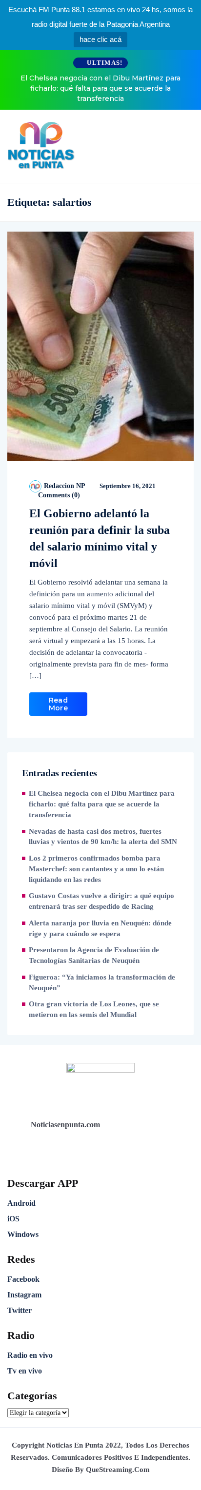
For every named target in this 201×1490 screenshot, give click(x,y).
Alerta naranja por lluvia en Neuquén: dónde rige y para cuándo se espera (100, 928)
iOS (13, 1219)
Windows (23, 1234)
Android (21, 1203)
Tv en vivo (24, 1371)
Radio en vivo (30, 1355)
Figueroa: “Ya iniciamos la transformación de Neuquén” (102, 982)
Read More (58, 704)
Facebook (23, 1279)
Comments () (58, 495)
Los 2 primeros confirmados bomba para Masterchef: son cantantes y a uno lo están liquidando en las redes (96, 868)
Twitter (19, 1310)
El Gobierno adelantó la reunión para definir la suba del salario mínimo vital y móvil (99, 538)
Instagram (24, 1295)
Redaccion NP (64, 486)
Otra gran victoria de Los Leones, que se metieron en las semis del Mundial (94, 1009)
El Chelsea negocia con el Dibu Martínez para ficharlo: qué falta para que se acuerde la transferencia (100, 88)
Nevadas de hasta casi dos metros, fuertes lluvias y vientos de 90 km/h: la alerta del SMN (103, 836)
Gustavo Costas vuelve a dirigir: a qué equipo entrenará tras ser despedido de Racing (101, 901)
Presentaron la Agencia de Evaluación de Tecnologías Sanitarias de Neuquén (94, 955)
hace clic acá (100, 39)
